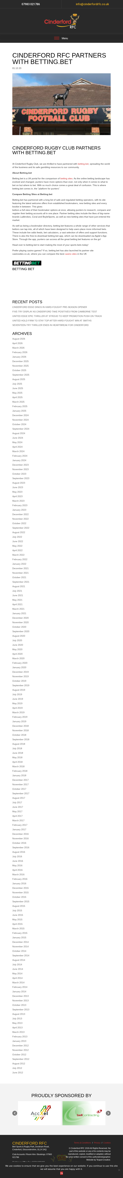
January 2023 (19, 510)
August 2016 (18, 852)
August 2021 (18, 586)
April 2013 (17, 1027)
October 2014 (19, 951)
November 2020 (20, 622)
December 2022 (20, 514)
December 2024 (20, 415)
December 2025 (20, 361)
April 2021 (17, 604)
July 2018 (17, 748)
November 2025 (20, 365)
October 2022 (19, 523)
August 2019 (18, 690)
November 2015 (20, 892)
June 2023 (17, 487)
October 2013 (19, 1005)
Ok (61, 1173)
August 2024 (18, 433)
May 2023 (17, 492)
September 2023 (20, 478)
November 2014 (20, 946)
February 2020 (19, 663)
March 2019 (18, 712)
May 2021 (17, 600)
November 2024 (20, 419)
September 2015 (20, 901)
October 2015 (19, 897)
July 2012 (17, 1068)
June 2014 (17, 969)
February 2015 (19, 933)
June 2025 (17, 388)
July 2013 (17, 1018)
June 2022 (17, 541)
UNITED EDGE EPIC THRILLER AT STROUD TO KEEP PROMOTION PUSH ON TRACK (57, 316)
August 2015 (18, 906)
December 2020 (20, 618)
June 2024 (17, 438)
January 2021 (19, 613)
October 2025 (19, 370)
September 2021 (20, 582)
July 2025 (17, 383)
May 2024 (17, 442)
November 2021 (20, 573)
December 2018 (20, 726)
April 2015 (17, 924)
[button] (14, 1113)
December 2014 (20, 942)
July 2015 (17, 910)
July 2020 (17, 640)
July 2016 (17, 856)
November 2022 (20, 519)
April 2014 (17, 978)
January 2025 (19, 410)
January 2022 (19, 564)
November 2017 (20, 784)
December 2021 (20, 568)
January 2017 (19, 829)
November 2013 (20, 1000)
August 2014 (18, 960)
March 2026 (18, 347)
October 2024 (19, 424)
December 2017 (20, 780)
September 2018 (20, 739)
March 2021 (18, 609)
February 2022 (19, 559)
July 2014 (17, 964)
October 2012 (19, 1054)
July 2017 (17, 802)
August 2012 (18, 1063)
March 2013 (18, 1032)
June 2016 (17, 861)
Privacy (97, 1143)
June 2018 (17, 753)
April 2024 (17, 447)
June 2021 (17, 595)
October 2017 (19, 789)
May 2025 (17, 392)
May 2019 (17, 703)
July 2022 (17, 537)
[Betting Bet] (26, 265)
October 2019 (19, 681)
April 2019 (17, 708)
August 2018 (18, 744)
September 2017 (20, 793)
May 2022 (17, 546)
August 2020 (18, 636)
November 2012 (20, 1050)
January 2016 (19, 883)
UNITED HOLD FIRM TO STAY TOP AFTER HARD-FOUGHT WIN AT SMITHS (51, 320)
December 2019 (20, 672)
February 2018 (19, 771)
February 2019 (19, 717)
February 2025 (19, 406)
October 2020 (19, 627)
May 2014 (17, 973)
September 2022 (20, 528)
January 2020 (19, 667)
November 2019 (20, 676)
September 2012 (20, 1059)
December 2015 (20, 888)
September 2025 (20, 374)
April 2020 (17, 654)
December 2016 (20, 834)
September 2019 (20, 685)
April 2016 (17, 870)
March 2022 (18, 555)
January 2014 (19, 991)
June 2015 (17, 915)
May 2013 (17, 1023)
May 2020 (17, 649)
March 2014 (18, 982)
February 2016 (19, 879)
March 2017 (18, 820)
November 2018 (20, 730)
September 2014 (20, 955)
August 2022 (18, 532)
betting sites (66, 178)
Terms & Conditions (82, 1143)
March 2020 (18, 658)
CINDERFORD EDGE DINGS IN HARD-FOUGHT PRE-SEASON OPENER (49, 307)
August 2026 (18, 338)
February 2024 (19, 456)
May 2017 (17, 811)
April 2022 (17, 550)
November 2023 (20, 469)
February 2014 (19, 987)
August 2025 (18, 379)
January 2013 (19, 1041)
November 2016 (20, 838)
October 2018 (19, 735)
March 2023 (18, 501)
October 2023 (19, 474)
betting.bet (83, 164)
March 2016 (18, 874)
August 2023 (18, 483)
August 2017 (18, 798)
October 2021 (19, 577)
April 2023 (17, 496)
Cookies (107, 1143)
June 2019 (17, 699)
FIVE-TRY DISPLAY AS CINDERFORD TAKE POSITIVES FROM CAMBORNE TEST (54, 311)
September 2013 (20, 1009)
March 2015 (18, 928)
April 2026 (17, 343)
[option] (39, 1113)
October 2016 (19, 843)
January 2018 (19, 775)
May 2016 (17, 865)
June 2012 (17, 1072)
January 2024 (19, 460)
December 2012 (20, 1045)
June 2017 (17, 807)
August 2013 (18, 1014)
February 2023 (19, 505)
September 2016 (20, 847)
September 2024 (20, 429)
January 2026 (19, 356)
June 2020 (17, 645)
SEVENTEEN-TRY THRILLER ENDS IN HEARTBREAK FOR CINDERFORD (50, 325)
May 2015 (17, 919)
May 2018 (17, 757)
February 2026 (19, 352)
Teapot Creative (103, 1160)
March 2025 (18, 401)
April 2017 (17, 816)
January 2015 (19, 937)
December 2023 (20, 465)
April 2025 (17, 397)
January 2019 (19, 721)
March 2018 (18, 766)
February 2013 (19, 1036)
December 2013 (20, 996)
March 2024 (18, 451)
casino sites (71, 254)
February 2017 (19, 825)
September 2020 (20, 631)
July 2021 (17, 591)
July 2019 (17, 694)
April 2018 (17, 762)
